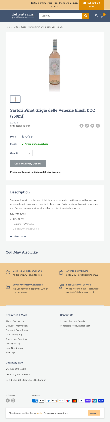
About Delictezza (15, 321)
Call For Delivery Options (28, 163)
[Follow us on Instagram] (13, 400)
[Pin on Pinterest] (87, 125)
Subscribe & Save (94, 5)
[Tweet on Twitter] (92, 125)
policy (40, 413)
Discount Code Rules (17, 330)
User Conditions (14, 348)
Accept (93, 413)
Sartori (14, 123)
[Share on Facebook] (81, 125)
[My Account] (96, 15)
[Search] (85, 16)
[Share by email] (98, 125)
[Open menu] (7, 16)
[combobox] (60, 16)
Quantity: (15, 153)
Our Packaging (14, 334)
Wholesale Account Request (75, 325)
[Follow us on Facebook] (8, 400)
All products (20, 27)
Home (9, 27)
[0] (102, 15)
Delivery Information (17, 325)
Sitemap (10, 352)
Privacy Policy (13, 343)
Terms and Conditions (17, 339)
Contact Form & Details (72, 321)
